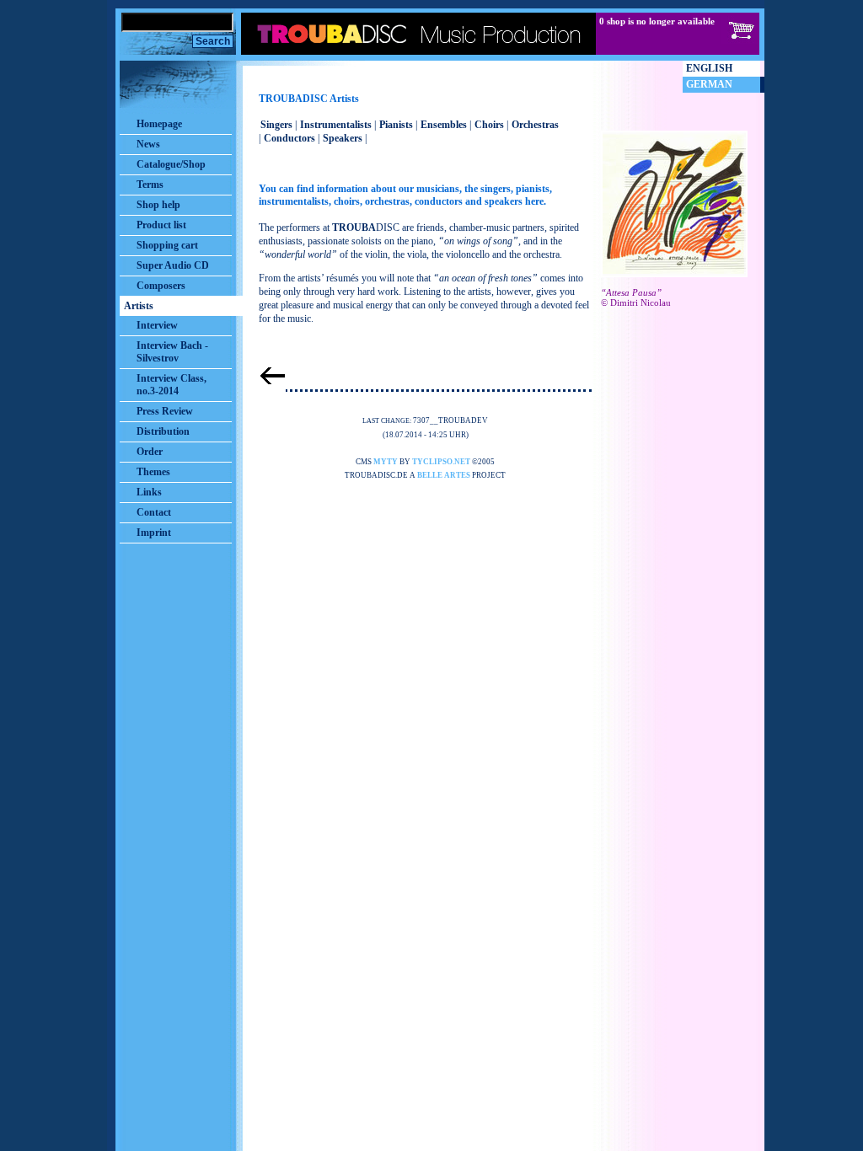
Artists (138, 306)
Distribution (163, 431)
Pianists (396, 125)
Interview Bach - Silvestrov (172, 352)
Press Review (165, 411)
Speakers (342, 138)
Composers (161, 286)
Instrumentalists (336, 125)
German (709, 84)
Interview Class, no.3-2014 (171, 384)
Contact (154, 512)
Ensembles (444, 125)
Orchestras (535, 125)
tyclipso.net (441, 462)
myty (385, 462)
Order (150, 452)
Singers (276, 125)
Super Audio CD (173, 265)
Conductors (289, 138)
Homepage (159, 124)
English (709, 68)
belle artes (443, 475)
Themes (153, 472)
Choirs (489, 125)
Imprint (154, 532)
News (148, 144)
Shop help (158, 205)
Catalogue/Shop (171, 164)
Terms (150, 184)
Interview (157, 325)
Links (149, 492)
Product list (161, 225)
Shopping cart (167, 245)
